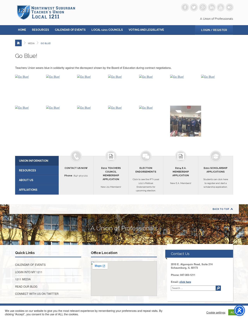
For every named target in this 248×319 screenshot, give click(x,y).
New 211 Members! (111, 177)
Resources (40, 29)
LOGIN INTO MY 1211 (28, 272)
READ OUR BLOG (26, 286)
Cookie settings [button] (215, 312)
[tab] (37, 161)
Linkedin (211, 7)
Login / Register (214, 30)
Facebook (185, 7)
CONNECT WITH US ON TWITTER (37, 294)
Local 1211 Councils (107, 29)
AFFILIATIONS (28, 189)
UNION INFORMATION (33, 160)
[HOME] (18, 43)
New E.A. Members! (180, 176)
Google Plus (202, 7)
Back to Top (221, 209)
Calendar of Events (70, 29)
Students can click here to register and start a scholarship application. (215, 177)
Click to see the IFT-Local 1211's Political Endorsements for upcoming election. (146, 179)
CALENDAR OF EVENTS (30, 265)
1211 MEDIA (23, 279)
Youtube (220, 7)
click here (185, 282)
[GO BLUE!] (22, 77)
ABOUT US (26, 180)
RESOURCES (27, 170)
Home (22, 29)
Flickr (229, 7)
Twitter (193, 7)
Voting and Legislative (146, 29)
